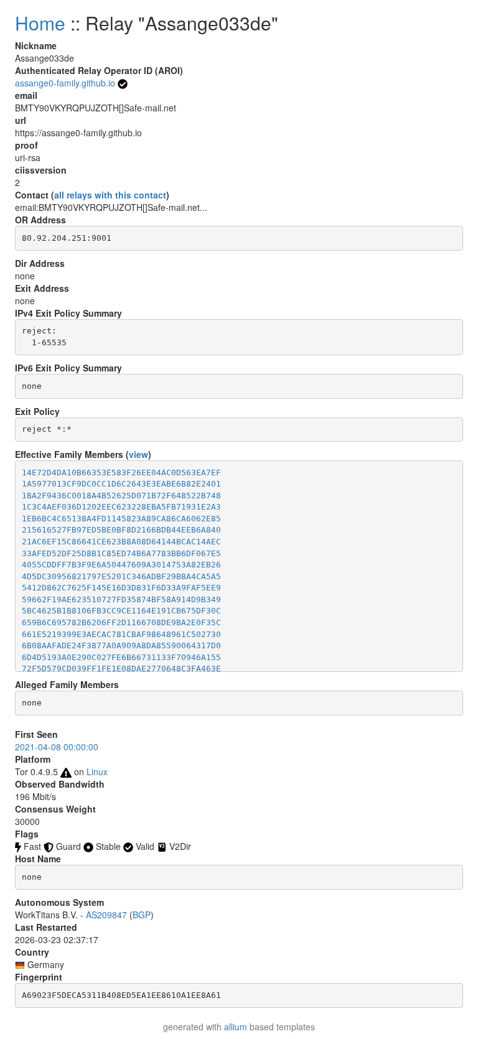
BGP (142, 914)
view (138, 454)
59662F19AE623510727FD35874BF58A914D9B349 (121, 599)
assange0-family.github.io (65, 83)
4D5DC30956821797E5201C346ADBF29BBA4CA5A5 (121, 576)
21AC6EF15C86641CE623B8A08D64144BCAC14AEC (121, 541)
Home (40, 22)
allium (235, 1026)
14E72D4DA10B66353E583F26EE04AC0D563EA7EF (121, 472)
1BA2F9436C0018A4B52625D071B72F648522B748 (121, 495)
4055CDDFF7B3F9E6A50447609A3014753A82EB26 (121, 564)
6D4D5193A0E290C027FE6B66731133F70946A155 (121, 657)
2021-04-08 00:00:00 (56, 746)
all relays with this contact (110, 195)
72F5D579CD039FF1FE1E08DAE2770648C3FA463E (121, 668)
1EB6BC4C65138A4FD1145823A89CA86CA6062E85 (121, 518)
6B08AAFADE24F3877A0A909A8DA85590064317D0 (121, 645)
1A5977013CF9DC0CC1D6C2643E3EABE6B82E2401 (121, 483)
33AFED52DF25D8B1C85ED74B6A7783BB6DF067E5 (121, 553)
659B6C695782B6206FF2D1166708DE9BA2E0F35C (121, 622)
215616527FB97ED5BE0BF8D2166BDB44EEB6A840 (121, 529)
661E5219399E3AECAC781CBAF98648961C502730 (121, 634)
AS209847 (106, 914)
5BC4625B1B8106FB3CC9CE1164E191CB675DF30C (121, 610)
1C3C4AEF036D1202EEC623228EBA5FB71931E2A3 (121, 506)
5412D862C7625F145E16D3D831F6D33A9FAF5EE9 (121, 587)
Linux (97, 771)
